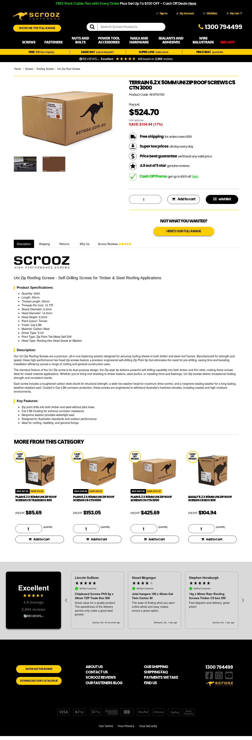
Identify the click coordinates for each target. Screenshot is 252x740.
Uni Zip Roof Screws (68, 69)
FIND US (150, 683)
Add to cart (186, 199)
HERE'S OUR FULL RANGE (183, 231)
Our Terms (106, 726)
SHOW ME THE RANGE (38, 669)
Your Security (148, 726)
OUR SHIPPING (156, 667)
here (195, 176)
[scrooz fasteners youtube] (229, 675)
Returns (64, 244)
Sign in (163, 13)
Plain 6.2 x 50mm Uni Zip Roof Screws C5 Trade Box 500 (36, 499)
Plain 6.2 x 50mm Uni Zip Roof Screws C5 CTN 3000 (151, 499)
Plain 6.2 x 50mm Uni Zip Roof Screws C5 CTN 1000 (93, 499)
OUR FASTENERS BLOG (104, 683)
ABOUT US (94, 667)
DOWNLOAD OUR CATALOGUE (39, 680)
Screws (29, 69)
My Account (187, 13)
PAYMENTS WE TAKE (161, 677)
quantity (47, 527)
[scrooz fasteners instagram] (219, 675)
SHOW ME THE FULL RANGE (37, 28)
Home (17, 69)
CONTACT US (97, 672)
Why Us (84, 244)
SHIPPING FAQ (156, 672)
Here (192, 4)
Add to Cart (41, 539)
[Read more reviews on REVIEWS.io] (33, 615)
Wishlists (212, 13)
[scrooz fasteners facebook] (209, 675)
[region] (154, 600)
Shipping (44, 244)
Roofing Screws (45, 69)
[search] (94, 26)
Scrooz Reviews (108, 244)
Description (24, 244)
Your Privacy (126, 726)
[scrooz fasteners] (36, 15)
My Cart (235, 13)
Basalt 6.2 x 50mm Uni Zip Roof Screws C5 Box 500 (210, 499)
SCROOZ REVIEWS (101, 677)
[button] (66, 600)
